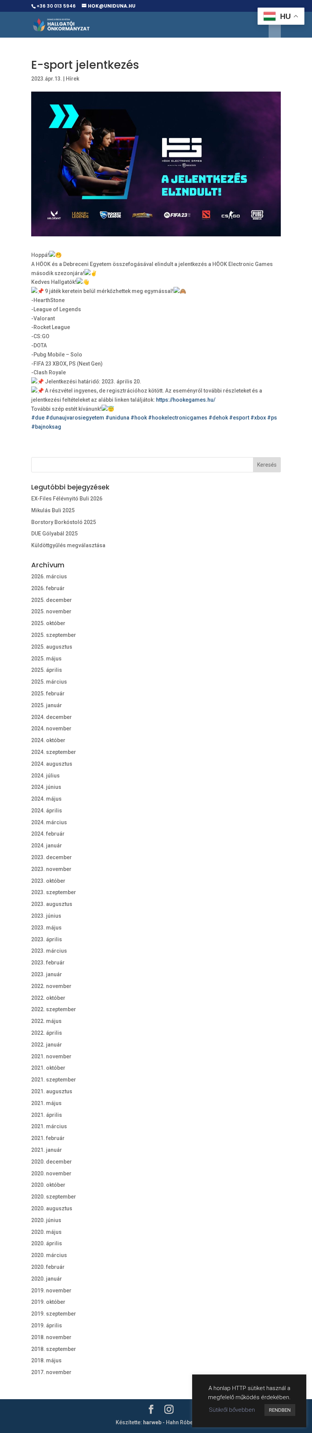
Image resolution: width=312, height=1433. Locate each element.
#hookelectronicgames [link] (177, 418)
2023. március (49, 951)
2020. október (48, 1185)
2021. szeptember (53, 1080)
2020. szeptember (53, 1197)
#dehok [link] (218, 418)
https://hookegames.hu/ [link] (185, 400)
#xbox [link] (258, 418)
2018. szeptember (53, 1349)
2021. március (49, 1126)
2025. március (49, 682)
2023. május (46, 928)
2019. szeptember (53, 1314)
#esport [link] (239, 418)
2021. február (48, 1138)
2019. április (46, 1325)
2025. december (51, 600)
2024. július (45, 776)
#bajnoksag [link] (46, 427)
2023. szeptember (53, 892)
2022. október (48, 998)
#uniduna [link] (117, 418)
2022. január (46, 1045)
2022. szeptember (53, 1009)
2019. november (51, 1290)
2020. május (46, 1232)
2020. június (46, 1220)
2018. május (46, 1360)
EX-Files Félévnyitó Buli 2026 (66, 499)
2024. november (51, 728)
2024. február (48, 834)
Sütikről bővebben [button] (232, 1409)
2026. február (48, 588)
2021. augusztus (51, 1091)
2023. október (48, 881)
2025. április (46, 670)
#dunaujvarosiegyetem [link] (75, 418)
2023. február (48, 963)
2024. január (46, 845)
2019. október (48, 1302)
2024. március (49, 822)
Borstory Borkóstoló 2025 (63, 522)
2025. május (46, 659)
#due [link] (38, 418)
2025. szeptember (53, 635)
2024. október (48, 740)
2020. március (49, 1255)
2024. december (51, 717)
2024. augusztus (51, 764)
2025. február (48, 693)
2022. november (51, 986)
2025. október (48, 623)
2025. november (51, 611)
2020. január (46, 1279)
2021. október (48, 1068)
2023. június (46, 916)
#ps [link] (272, 418)
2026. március (49, 576)
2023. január (46, 974)
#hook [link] (139, 418)
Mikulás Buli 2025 (53, 510)
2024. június (46, 787)
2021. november (51, 1056)
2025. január (46, 705)
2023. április (46, 939)
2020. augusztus (51, 1208)
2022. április (46, 1033)
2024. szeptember (53, 752)
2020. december (51, 1162)
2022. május (46, 1021)
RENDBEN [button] (280, 1410)
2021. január (46, 1150)
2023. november (51, 869)
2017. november (51, 1372)
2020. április (46, 1243)
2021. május (46, 1103)
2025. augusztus (51, 647)
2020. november (51, 1173)
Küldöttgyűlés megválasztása (68, 545)
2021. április (46, 1115)
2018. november (51, 1337)
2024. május (46, 799)
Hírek (72, 79)
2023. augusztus (51, 904)
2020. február (48, 1267)
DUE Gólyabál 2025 (54, 533)
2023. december (51, 857)
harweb (152, 1422)
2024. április (46, 811)
